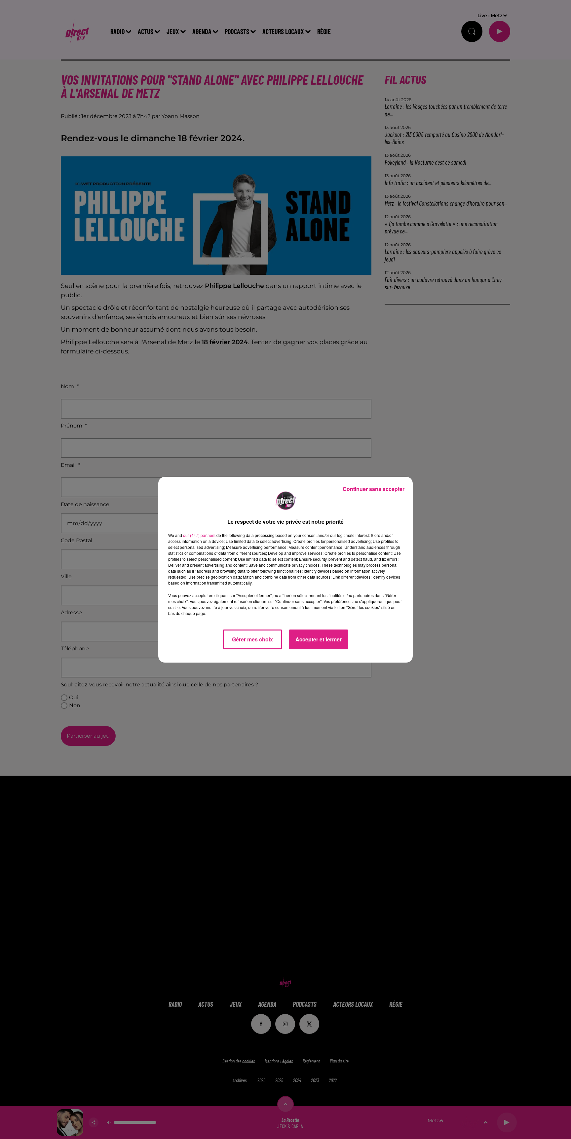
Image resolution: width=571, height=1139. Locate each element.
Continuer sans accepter (373, 489)
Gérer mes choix (252, 639)
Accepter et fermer (318, 639)
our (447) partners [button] (199, 535)
